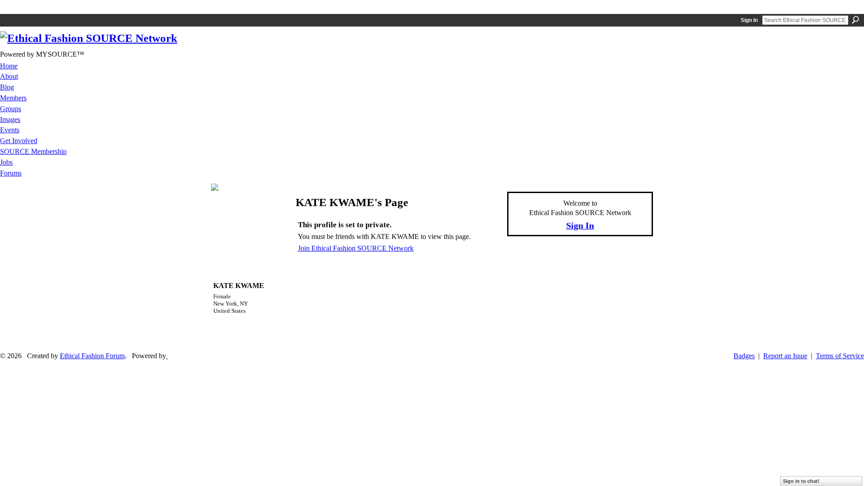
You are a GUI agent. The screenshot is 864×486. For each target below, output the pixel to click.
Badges (744, 356)
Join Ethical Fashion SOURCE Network (356, 248)
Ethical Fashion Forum (92, 356)
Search (855, 20)
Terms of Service (840, 356)
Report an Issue (785, 356)
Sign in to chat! (801, 481)
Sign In (749, 20)
